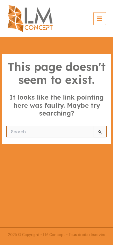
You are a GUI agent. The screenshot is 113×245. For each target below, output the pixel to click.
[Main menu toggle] (99, 18)
